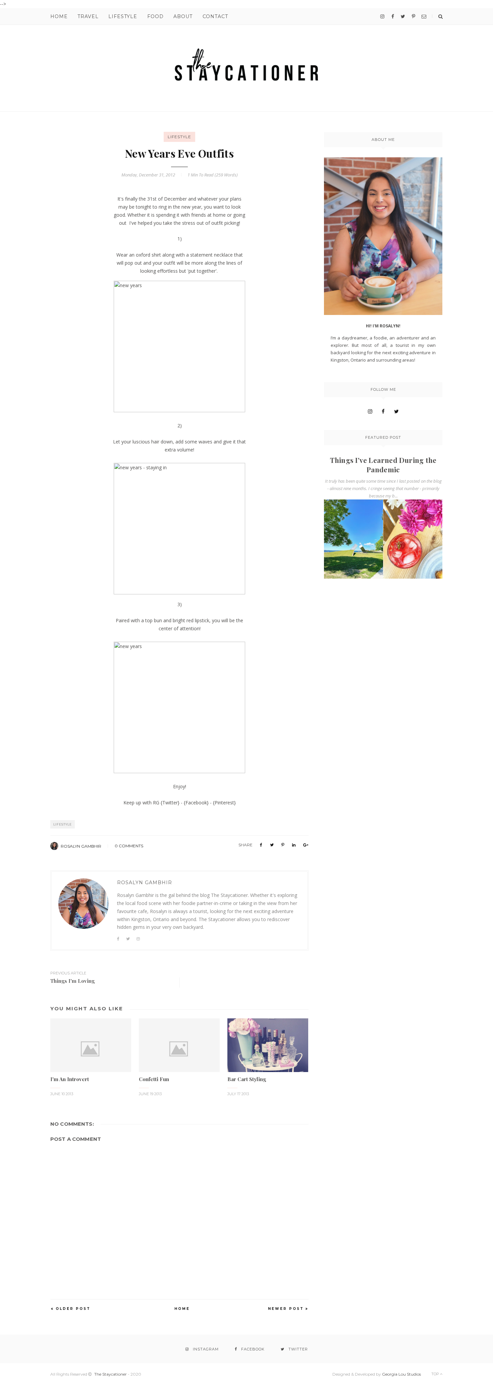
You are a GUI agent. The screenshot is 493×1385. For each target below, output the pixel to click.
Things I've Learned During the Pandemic (383, 464)
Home (58, 16)
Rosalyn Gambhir (81, 846)
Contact (215, 16)
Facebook (196, 802)
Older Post (73, 1309)
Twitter (170, 802)
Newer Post (286, 1309)
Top (435, 1374)
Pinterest (224, 802)
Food (155, 16)
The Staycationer (110, 1374)
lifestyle (179, 136)
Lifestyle (122, 16)
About (182, 16)
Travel (87, 16)
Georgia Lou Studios (401, 1374)
